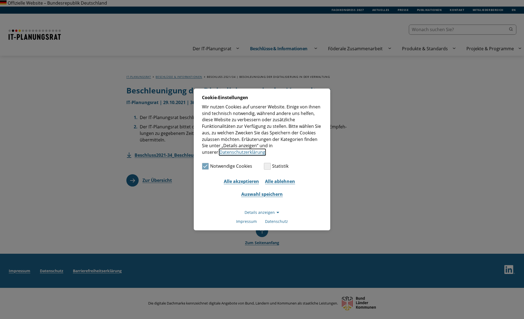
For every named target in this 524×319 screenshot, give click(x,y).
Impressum (246, 221)
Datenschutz (276, 221)
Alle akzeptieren (241, 181)
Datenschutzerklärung (242, 152)
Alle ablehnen (280, 181)
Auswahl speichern (262, 194)
